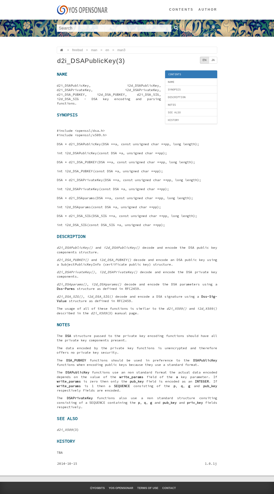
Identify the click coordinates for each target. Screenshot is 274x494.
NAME (171, 82)
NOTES (172, 105)
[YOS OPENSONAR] (82, 10)
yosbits (98, 488)
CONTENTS (181, 9)
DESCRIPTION (177, 97)
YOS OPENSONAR (121, 488)
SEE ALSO (174, 112)
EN (204, 60)
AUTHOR (207, 9)
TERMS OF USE (147, 488)
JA (213, 60)
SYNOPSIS (174, 89)
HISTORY (173, 120)
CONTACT (169, 488)
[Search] (176, 27)
